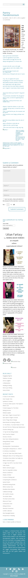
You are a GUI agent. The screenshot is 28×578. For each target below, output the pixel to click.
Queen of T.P (20, 144)
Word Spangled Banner (8, 513)
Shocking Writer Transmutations (11, 446)
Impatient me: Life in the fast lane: (13, 145)
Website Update (7, 413)
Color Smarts (6, 465)
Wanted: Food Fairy (8, 145)
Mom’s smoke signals (15, 143)
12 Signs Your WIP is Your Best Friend (12, 463)
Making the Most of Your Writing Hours (13, 456)
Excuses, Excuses (7, 436)
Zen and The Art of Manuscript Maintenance (14, 427)
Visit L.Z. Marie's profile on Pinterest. (12, 522)
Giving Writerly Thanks (8, 441)
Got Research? (6, 444)
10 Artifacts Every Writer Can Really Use (13, 458)
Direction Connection (8, 508)
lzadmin (6, 18)
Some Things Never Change (10, 420)
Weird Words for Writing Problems (11, 422)
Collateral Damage (7, 491)
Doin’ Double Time (7, 399)
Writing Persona (7, 410)
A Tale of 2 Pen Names (9, 396)
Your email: (5, 223)
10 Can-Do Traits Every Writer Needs (12, 453)
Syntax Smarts (6, 482)
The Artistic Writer (7, 496)
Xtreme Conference (8, 472)
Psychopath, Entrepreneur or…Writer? (12, 448)
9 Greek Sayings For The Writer (10, 408)
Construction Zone (7, 503)
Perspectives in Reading (9, 515)
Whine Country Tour (8, 487)
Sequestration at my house (9, 144)
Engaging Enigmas (7, 376)
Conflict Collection (7, 510)
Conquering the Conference (10, 479)
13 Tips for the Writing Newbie (10, 432)
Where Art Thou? (7, 501)
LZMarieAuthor (6, 383)
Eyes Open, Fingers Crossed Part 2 (11, 415)
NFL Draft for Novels (8, 494)
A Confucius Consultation (9, 451)
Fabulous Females (7, 378)
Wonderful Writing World (9, 484)
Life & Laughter (21, 18)
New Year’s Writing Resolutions (10, 439)
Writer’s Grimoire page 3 (9, 460)
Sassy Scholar (6, 390)
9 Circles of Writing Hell (8, 477)
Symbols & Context (8, 401)
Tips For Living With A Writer (10, 470)
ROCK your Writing (7, 388)
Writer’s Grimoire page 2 (9, 467)
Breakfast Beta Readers (9, 489)
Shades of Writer (7, 475)
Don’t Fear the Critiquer (9, 434)
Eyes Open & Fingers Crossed (10, 417)
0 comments (7, 19)
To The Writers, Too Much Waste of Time (13, 424)
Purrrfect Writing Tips (8, 429)
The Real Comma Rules (9, 499)
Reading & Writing (7, 385)
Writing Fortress (7, 506)
